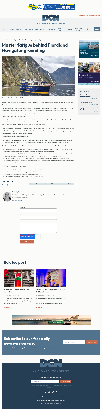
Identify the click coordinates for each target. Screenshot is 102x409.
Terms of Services (51, 396)
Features (11, 29)
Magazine (52, 29)
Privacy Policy (39, 396)
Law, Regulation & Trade (49, 184)
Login (97, 29)
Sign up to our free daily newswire (89, 15)
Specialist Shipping (35, 184)
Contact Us (63, 396)
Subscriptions (33, 29)
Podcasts (69, 29)
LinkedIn (14, 200)
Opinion (18, 29)
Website (20, 200)
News (3, 29)
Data (25, 29)
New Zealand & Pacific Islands (65, 184)
